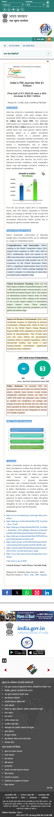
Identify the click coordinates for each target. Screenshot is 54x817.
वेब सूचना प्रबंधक (10, 734)
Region (4, 1)
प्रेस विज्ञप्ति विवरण (28, 45)
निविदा (23, 797)
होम (5, 45)
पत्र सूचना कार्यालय (18, 20)
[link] (27, 615)
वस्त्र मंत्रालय (9, 754)
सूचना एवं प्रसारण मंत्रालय (13, 751)
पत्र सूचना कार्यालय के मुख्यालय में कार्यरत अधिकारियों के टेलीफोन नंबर (28, 686)
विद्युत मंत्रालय (9, 784)
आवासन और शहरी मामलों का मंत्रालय (17, 769)
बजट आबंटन (9, 712)
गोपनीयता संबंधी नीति (27, 795)
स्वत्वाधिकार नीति (43, 795)
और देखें (49, 787)
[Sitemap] (18, 9)
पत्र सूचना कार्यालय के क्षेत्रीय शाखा (16, 694)
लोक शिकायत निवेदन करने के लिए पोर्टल (18, 738)
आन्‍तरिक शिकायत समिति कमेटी (15, 701)
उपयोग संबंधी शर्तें (11, 797)
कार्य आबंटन (8, 716)
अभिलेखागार (33, 797)
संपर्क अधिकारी (9, 705)
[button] (9, 9)
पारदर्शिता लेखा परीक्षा (11, 723)
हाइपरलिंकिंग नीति (10, 795)
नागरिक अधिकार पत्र (11, 720)
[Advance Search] (22, 9)
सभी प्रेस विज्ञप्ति (14, 45)
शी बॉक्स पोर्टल (9, 742)
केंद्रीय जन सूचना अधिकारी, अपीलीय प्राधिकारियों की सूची (24, 708)
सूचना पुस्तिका (9, 731)
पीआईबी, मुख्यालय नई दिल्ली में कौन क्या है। (19, 690)
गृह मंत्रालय (8, 765)
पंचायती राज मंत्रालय (11, 777)
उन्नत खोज (40, 39)
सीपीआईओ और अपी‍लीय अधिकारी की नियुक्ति (19, 727)
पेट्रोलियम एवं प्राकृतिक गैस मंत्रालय (17, 780)
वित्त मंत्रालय (9, 758)
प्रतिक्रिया (44, 797)
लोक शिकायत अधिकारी (12, 697)
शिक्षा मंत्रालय (9, 773)
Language (28, 1)
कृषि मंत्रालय (9, 762)
